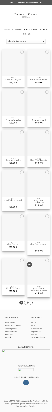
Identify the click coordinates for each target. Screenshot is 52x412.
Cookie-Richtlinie (38, 337)
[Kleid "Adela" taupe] (38, 62)
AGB (33, 326)
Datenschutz (36, 329)
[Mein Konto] (43, 15)
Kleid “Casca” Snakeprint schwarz (38, 289)
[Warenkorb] (48, 15)
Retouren (9, 335)
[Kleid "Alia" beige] (13, 102)
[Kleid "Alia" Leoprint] (38, 143)
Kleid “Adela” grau (13, 80)
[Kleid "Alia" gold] (38, 102)
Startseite (8, 29)
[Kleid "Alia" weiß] (13, 271)
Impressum (36, 332)
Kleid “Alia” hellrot (13, 160)
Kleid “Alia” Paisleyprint (39, 201)
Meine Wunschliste (13, 326)
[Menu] (3, 15)
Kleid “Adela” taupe (38, 80)
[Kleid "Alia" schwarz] (38, 227)
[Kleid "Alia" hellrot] (13, 143)
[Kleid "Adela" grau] (13, 62)
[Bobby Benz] (26, 15)
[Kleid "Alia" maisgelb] (13, 183)
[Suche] (8, 15)
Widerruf (35, 335)
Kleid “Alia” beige (13, 120)
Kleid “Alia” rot (13, 244)
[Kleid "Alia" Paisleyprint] (38, 183)
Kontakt (8, 337)
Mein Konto (10, 323)
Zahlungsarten (11, 329)
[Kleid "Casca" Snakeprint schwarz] (38, 271)
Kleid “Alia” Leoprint (38, 160)
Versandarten (11, 332)
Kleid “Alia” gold (39, 120)
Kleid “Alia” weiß (13, 288)
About (33, 323)
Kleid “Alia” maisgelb (13, 200)
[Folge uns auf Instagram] (26, 382)
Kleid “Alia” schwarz (38, 244)
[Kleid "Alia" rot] (13, 227)
